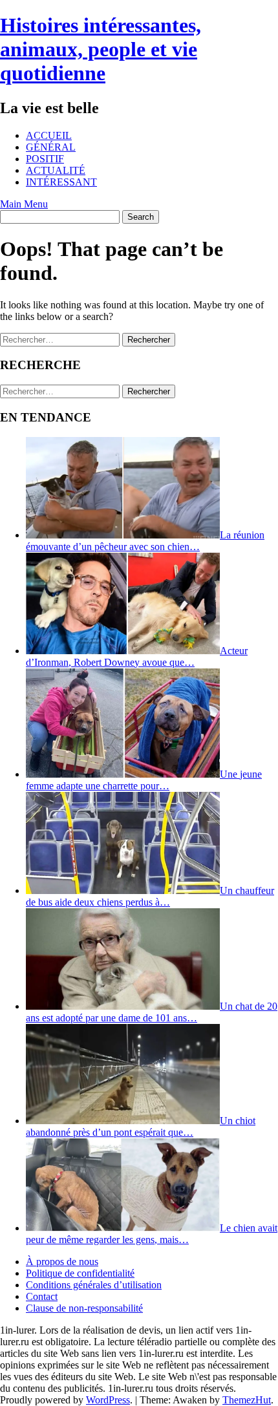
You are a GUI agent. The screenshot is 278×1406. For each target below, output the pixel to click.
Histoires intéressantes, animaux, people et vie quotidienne (100, 49)
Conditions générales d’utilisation (94, 1284)
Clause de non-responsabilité (84, 1308)
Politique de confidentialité (80, 1273)
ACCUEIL (49, 135)
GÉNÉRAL (51, 147)
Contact (42, 1296)
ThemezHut (246, 1399)
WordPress (108, 1399)
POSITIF (45, 158)
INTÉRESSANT (61, 181)
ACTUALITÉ (55, 170)
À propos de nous (62, 1261)
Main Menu (24, 203)
